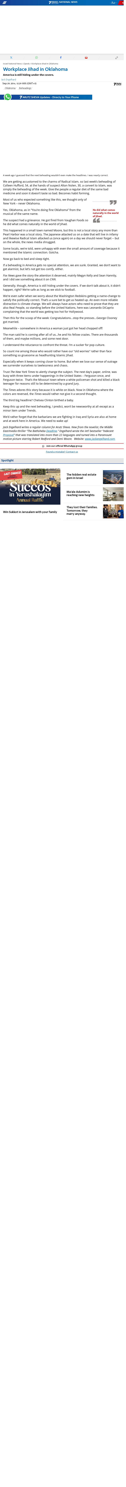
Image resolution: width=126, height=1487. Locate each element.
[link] (30, 494)
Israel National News (12, 64)
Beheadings (25, 88)
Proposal (8, 435)
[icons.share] (121, 3)
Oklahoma (10, 88)
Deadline (51, 431)
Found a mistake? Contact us (62, 452)
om (100, 439)
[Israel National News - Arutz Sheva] (63, 2)
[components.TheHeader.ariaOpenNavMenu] (20, 2)
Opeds (26, 64)
